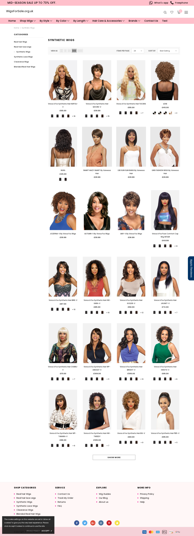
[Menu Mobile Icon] (186, 12)
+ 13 (141, 379)
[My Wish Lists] (171, 12)
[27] (170, 113)
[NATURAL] (65, 179)
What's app (160, 2)
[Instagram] (101, 522)
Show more (114, 457)
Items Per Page (122, 51)
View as (54, 51)
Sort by (152, 51)
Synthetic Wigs (28, 28)
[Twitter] (84, 522)
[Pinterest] (109, 522)
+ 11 (108, 379)
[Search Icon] (165, 12)
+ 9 (142, 442)
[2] (63, 116)
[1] (52, 116)
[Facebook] (76, 522)
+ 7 (142, 113)
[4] (68, 116)
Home (16, 28)
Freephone (181, 2)
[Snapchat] (117, 522)
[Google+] (92, 522)
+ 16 (73, 116)
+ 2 (176, 113)
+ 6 (176, 379)
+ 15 (107, 116)
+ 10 (73, 309)
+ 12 (176, 246)
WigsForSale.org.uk (19, 11)
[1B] (57, 116)
